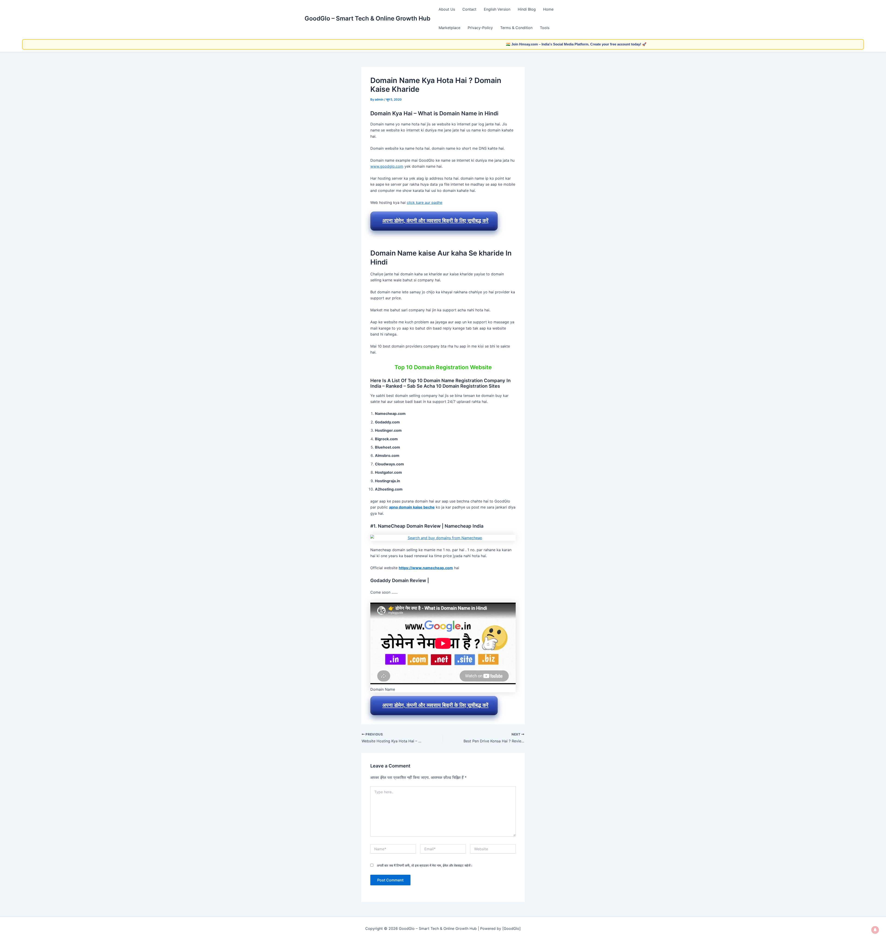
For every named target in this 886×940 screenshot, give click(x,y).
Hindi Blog (527, 9)
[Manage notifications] (875, 930)
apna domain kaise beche (412, 507)
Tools (544, 27)
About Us (447, 9)
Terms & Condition (516, 27)
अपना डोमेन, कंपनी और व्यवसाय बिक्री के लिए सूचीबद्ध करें (435, 220)
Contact (469, 9)
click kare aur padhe (424, 202)
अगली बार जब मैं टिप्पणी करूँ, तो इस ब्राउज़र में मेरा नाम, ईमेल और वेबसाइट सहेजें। (425, 865)
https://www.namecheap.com (426, 567)
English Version (497, 9)
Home (548, 9)
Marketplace (449, 27)
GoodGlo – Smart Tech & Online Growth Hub (367, 18)
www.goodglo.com (386, 166)
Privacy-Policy (480, 27)
